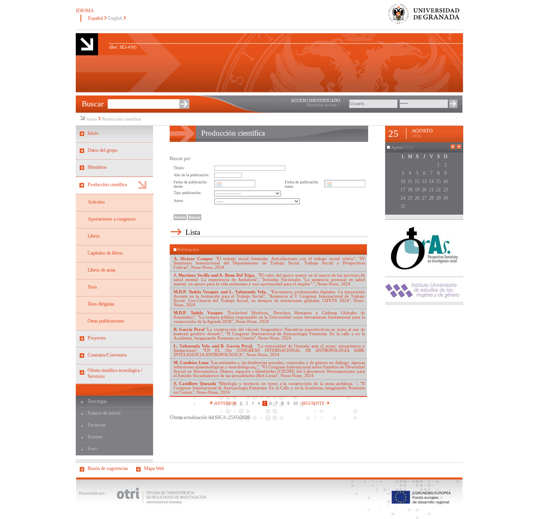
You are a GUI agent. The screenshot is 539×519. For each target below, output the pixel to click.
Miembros (97, 167)
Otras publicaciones (106, 321)
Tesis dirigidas (101, 304)
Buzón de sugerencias (108, 468)
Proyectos (97, 338)
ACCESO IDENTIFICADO (315, 100)
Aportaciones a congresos (112, 219)
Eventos (95, 437)
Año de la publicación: (192, 175)
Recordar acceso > (323, 105)
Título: (179, 168)
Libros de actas (102, 270)
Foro (92, 448)
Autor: (179, 200)
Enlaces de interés (104, 413)
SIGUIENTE (313, 403)
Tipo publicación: (188, 193)
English (115, 18)
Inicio (91, 119)
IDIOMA (85, 10)
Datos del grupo (103, 150)
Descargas (97, 401)
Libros (94, 236)
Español (95, 18)
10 (295, 403)
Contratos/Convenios (107, 355)
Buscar (93, 103)
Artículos (96, 202)
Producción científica (121, 119)
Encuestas (97, 425)
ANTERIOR (224, 403)
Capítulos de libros (105, 253)
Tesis (92, 287)
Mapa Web (154, 468)
